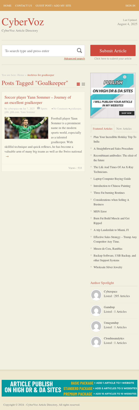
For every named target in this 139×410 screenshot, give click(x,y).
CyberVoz (23, 21)
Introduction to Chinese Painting (112, 186)
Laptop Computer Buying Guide (112, 178)
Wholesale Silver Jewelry (108, 267)
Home (7, 5)
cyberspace (13, 108)
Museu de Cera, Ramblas (108, 248)
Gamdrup (109, 307)
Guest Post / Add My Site (53, 5)
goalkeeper (75, 108)
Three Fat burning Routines (109, 192)
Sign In (130, 5)
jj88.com (14, 112)
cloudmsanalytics (114, 338)
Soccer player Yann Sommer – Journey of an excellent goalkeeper (38, 99)
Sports (44, 108)
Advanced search (74, 58)
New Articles (124, 128)
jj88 (7, 112)
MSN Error (100, 211)
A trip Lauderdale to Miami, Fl (111, 230)
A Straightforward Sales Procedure (113, 148)
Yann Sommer (27, 112)
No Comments (60, 108)
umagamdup (111, 322)
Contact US (23, 5)
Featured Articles (102, 128)
